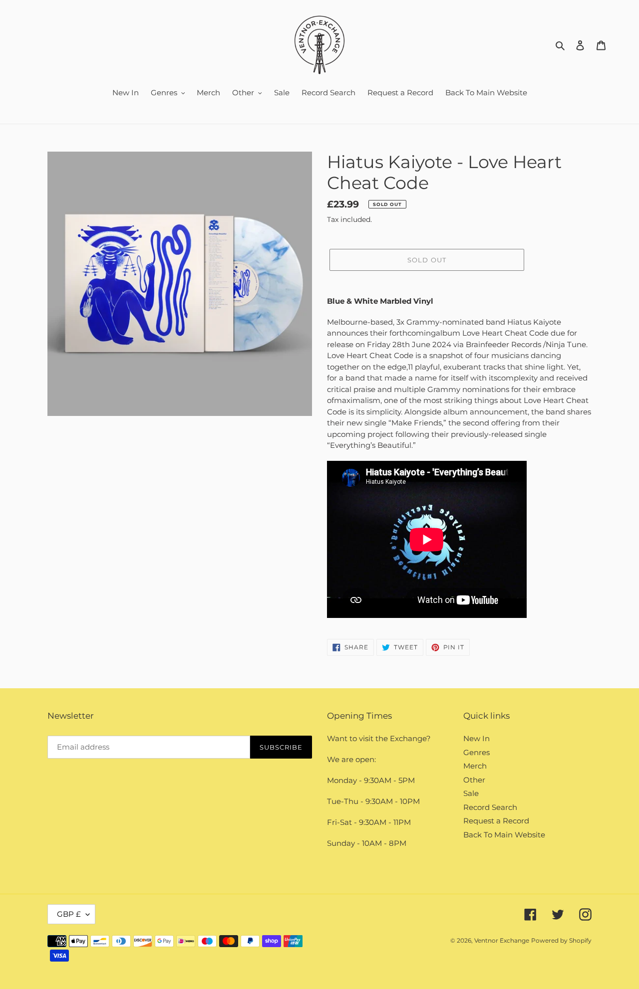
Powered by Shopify (561, 940)
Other (474, 780)
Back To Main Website (504, 834)
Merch (475, 766)
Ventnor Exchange (501, 940)
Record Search (490, 807)
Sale (471, 793)
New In (476, 738)
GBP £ (69, 914)
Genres (476, 752)
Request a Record (496, 820)
